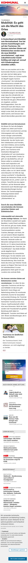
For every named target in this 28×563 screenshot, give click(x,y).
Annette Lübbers (10, 495)
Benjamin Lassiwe (11, 463)
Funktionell (5, 531)
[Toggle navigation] (25, 3)
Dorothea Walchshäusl (12, 442)
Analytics (4, 539)
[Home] (9, 3)
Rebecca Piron (10, 451)
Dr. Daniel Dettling (14, 32)
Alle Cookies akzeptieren (17, 558)
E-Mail (7, 371)
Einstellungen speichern (18, 550)
